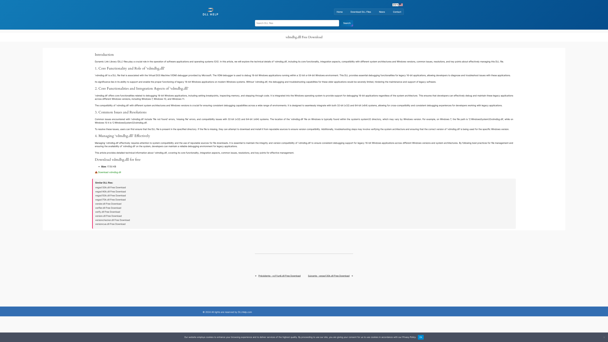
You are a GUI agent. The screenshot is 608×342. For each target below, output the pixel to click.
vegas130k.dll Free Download (110, 187)
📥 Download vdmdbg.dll (108, 172)
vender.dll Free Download (108, 203)
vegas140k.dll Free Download (110, 191)
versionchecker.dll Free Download (112, 220)
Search (347, 23)
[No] (604, 337)
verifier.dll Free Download (108, 207)
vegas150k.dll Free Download (110, 195)
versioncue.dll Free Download (110, 224)
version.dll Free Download (108, 216)
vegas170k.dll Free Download (110, 199)
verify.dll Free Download (107, 211)
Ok (420, 337)
